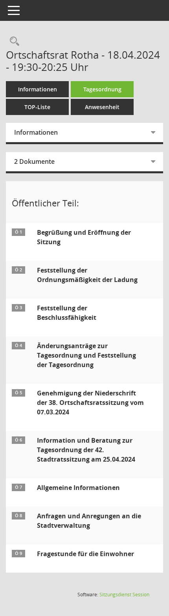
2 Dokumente (34, 161)
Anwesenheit (102, 107)
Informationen (37, 89)
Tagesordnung (102, 89)
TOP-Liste (37, 107)
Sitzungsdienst (124, 594)
